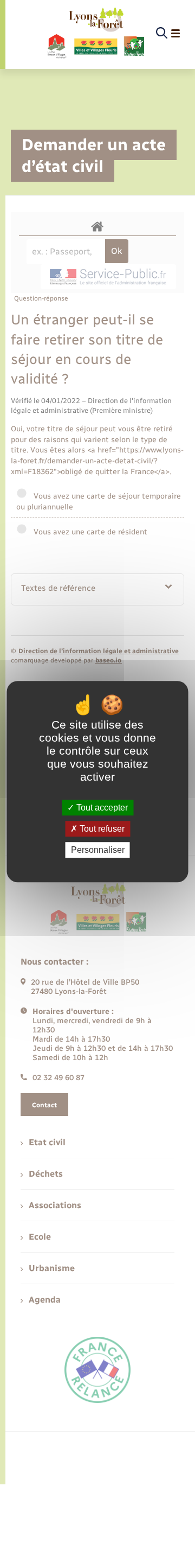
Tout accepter (101, 807)
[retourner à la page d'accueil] (95, 34)
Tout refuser (101, 828)
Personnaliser (98, 849)
